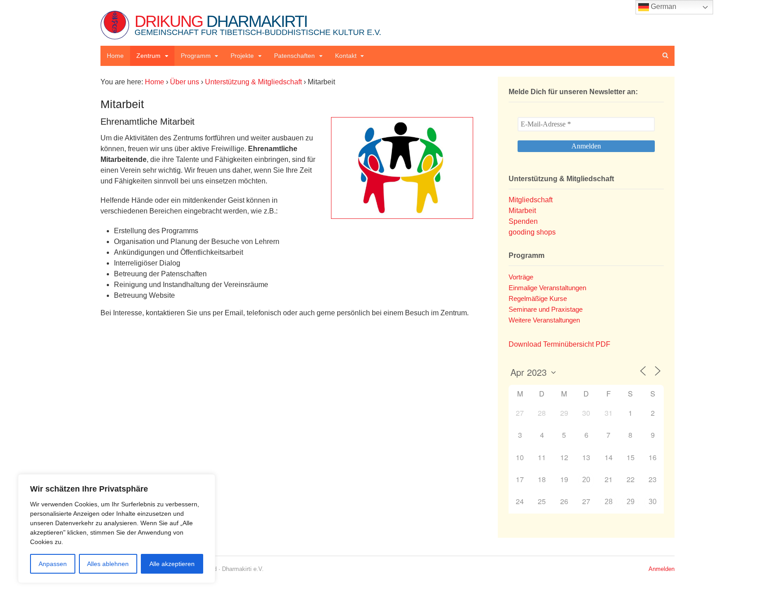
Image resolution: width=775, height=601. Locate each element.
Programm (196, 55)
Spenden (523, 221)
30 (653, 501)
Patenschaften (294, 55)
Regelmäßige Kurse (538, 298)
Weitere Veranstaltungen (544, 320)
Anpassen (53, 563)
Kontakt (346, 55)
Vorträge (521, 277)
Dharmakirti (258, 24)
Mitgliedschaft (531, 200)
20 (586, 479)
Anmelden (662, 569)
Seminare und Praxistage (546, 309)
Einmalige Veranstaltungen (547, 288)
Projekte (242, 55)
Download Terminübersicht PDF (559, 344)
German (662, 6)
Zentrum (148, 55)
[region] (116, 528)
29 (631, 501)
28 (609, 501)
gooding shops (532, 232)
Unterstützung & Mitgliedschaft (253, 82)
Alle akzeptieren (172, 563)
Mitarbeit (522, 210)
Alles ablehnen (108, 563)
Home (115, 55)
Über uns (184, 82)
